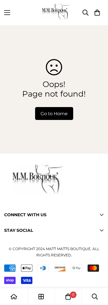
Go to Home (54, 113)
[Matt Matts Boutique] (54, 12)
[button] (97, 12)
